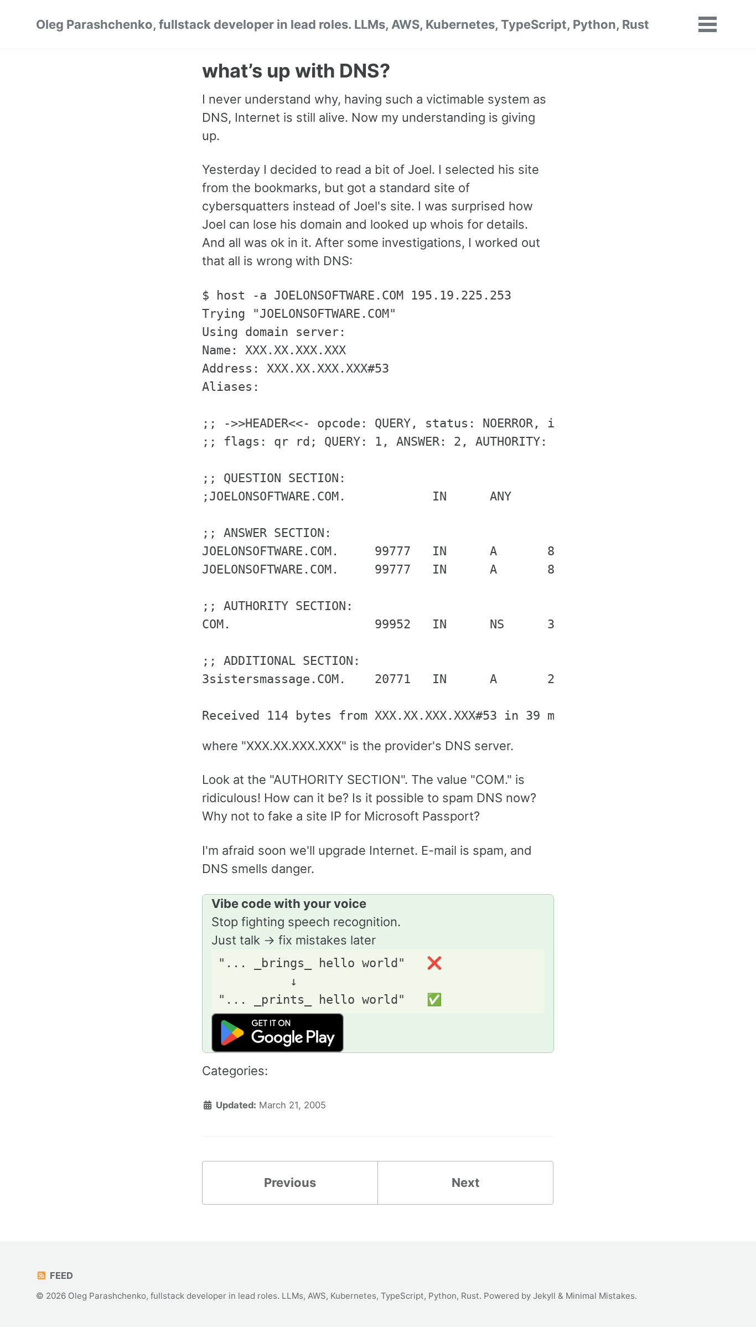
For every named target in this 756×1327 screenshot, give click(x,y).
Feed (60, 1275)
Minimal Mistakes (600, 1295)
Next (466, 1182)
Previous (290, 1182)
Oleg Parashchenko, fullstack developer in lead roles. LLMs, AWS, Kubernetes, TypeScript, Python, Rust (342, 24)
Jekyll (544, 1295)
